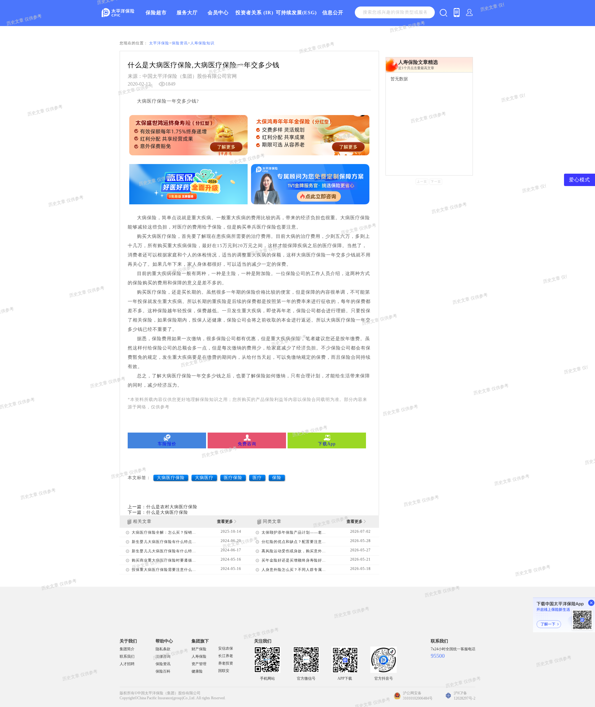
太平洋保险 (159, 43)
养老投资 (225, 663)
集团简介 (127, 649)
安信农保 (225, 648)
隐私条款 (163, 649)
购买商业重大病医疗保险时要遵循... (164, 560)
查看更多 (225, 521)
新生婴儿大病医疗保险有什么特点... (164, 542)
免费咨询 (247, 444)
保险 (276, 477)
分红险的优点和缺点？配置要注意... (294, 542)
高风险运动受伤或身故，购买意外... (294, 551)
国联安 (223, 671)
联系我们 (127, 656)
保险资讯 (180, 43)
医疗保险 (233, 477)
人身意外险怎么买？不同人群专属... (294, 569)
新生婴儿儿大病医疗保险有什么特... (164, 551)
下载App (327, 444)
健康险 (197, 671)
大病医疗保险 (171, 477)
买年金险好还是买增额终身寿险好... (294, 560)
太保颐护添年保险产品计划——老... (294, 532)
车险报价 (167, 444)
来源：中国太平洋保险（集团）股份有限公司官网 (182, 76)
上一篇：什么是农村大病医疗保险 (162, 507)
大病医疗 (204, 477)
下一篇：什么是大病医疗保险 (158, 512)
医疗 (257, 477)
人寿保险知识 (202, 43)
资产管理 (199, 664)
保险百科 (163, 671)
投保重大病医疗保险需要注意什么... (164, 569)
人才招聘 (127, 664)
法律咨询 (163, 656)
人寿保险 (199, 656)
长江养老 (225, 656)
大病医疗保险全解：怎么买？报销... (164, 532)
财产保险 (199, 649)
